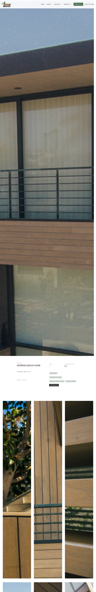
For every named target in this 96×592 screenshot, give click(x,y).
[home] (6, 4)
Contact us (78, 4)
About (43, 4)
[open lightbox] (17, 489)
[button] (49, 4)
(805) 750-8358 (89, 4)
